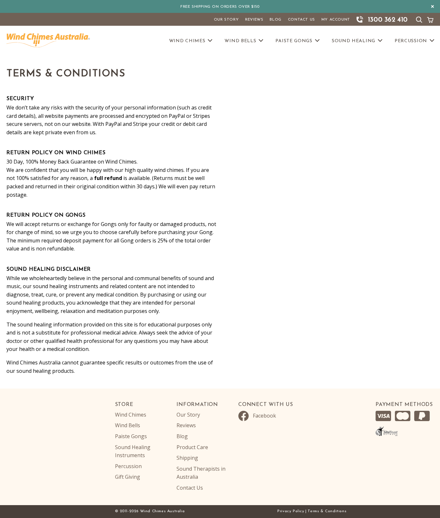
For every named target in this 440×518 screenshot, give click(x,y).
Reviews (254, 20)
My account (335, 20)
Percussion (411, 41)
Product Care (192, 447)
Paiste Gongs (293, 41)
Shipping (187, 457)
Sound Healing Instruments (132, 451)
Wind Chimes (187, 41)
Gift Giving (127, 476)
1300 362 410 (388, 20)
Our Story (226, 20)
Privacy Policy (290, 511)
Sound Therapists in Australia (201, 473)
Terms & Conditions (327, 511)
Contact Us (301, 20)
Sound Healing (353, 41)
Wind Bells (240, 41)
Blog (275, 20)
